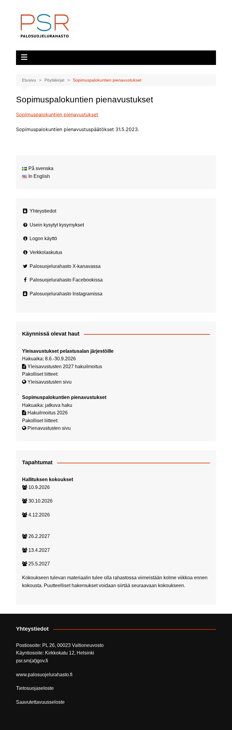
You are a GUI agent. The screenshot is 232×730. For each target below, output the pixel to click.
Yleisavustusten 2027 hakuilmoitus (64, 366)
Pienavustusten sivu (49, 428)
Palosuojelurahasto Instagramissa (66, 293)
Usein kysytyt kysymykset (57, 224)
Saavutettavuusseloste (40, 702)
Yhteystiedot (43, 211)
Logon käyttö (43, 238)
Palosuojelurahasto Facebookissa (66, 279)
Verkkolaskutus (46, 252)
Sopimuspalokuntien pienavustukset (57, 114)
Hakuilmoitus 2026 (47, 412)
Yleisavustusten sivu (49, 381)
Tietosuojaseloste (35, 688)
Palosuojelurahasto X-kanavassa (65, 266)
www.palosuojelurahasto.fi (44, 674)
